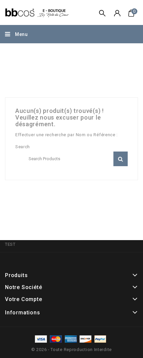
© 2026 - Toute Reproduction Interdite (71, 349)
